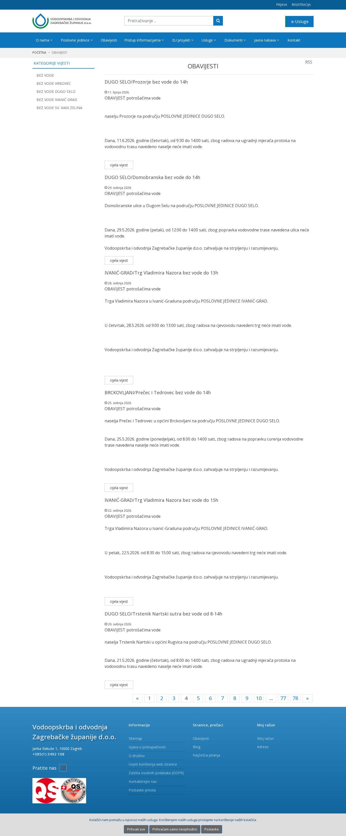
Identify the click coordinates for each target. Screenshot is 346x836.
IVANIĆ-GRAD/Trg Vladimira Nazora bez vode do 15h (161, 500)
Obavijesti (109, 40)
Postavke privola (142, 790)
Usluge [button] (208, 40)
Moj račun (265, 738)
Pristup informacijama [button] (143, 40)
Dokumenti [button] (234, 40)
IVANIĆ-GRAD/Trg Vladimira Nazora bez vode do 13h (161, 273)
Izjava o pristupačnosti (147, 747)
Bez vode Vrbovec (53, 83)
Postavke (211, 829)
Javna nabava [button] (265, 40)
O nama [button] (43, 40)
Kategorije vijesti (52, 63)
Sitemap (135, 738)
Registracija (301, 5)
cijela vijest (119, 165)
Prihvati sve (136, 829)
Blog (196, 746)
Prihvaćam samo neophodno (174, 829)
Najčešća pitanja (206, 755)
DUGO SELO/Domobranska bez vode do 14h (152, 177)
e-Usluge (300, 21)
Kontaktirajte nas (143, 781)
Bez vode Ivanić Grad (56, 99)
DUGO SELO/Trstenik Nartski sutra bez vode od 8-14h (163, 614)
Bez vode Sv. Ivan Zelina (59, 107)
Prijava (281, 5)
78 (295, 698)
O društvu (137, 755)
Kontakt (293, 40)
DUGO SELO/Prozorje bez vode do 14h (146, 82)
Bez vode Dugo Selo (55, 91)
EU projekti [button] (181, 40)
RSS (308, 62)
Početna (39, 52)
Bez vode (45, 75)
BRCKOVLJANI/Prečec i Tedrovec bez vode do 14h (158, 392)
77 (283, 698)
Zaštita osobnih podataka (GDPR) (156, 772)
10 (259, 698)
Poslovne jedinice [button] (75, 40)
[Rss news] (63, 768)
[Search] (218, 21)
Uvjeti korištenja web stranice (153, 764)
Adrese (262, 746)
